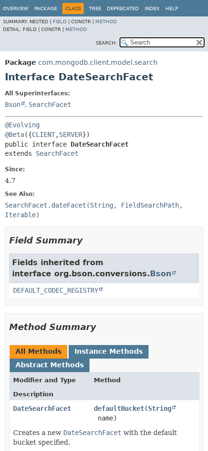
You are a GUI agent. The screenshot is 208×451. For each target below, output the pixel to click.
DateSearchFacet (42, 408)
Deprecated (123, 8)
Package (45, 8)
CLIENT (43, 134)
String (159, 408)
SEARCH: (106, 42)
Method (106, 21)
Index (152, 8)
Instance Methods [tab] (108, 351)
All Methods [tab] (38, 351)
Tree (95, 8)
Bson (12, 104)
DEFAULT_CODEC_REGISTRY (55, 290)
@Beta (14, 134)
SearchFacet (50, 104)
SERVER (70, 134)
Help (171, 8)
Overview (16, 8)
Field (60, 21)
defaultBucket (119, 408)
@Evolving (22, 125)
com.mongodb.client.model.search (98, 62)
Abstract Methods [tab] (49, 365)
